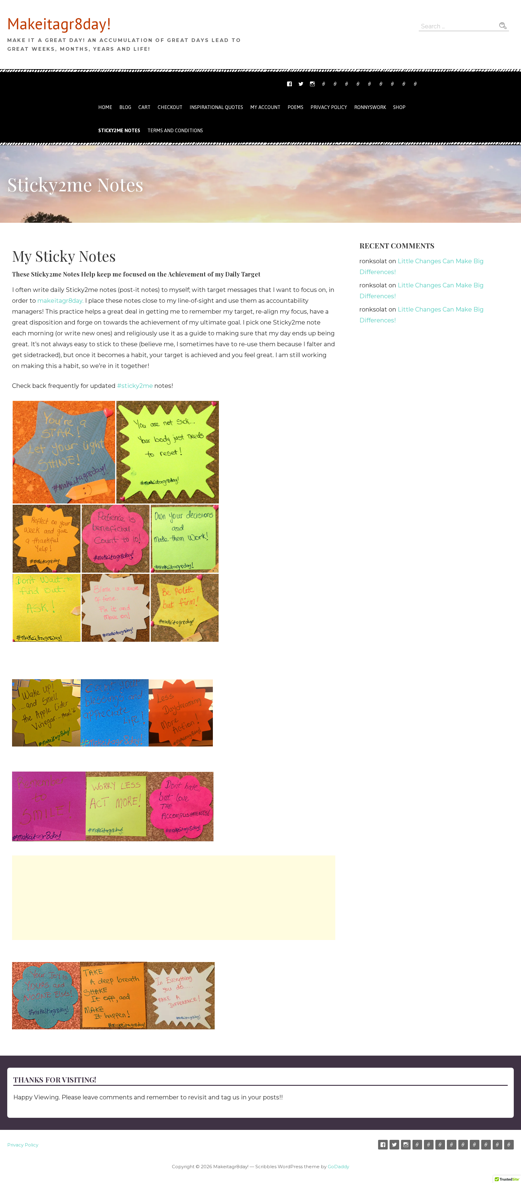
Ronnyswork (347, 84)
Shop (358, 84)
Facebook (289, 84)
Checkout (381, 84)
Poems (295, 107)
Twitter (301, 84)
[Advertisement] (173, 897)
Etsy (324, 84)
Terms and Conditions (404, 84)
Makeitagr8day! (59, 23)
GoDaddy (338, 1166)
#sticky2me (135, 385)
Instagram (312, 84)
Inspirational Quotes (216, 107)
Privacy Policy (415, 84)
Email (335, 84)
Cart (369, 84)
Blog (125, 107)
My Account (392, 84)
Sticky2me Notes (119, 130)
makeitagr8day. (60, 300)
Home (105, 107)
